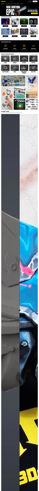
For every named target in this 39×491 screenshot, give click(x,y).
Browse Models (34, 13)
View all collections (35, 54)
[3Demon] (3, 1)
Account (30, 1)
